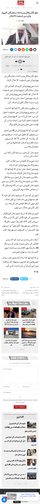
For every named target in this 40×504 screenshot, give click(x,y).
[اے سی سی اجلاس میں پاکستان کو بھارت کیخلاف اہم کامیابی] (31, 476)
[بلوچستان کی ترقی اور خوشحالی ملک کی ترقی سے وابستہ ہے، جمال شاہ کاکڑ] (11, 312)
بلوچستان (7, 309)
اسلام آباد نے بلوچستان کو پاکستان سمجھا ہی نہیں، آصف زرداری (30, 292)
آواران (23, 329)
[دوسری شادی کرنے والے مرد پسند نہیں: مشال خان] (31, 452)
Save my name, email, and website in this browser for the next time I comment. (20, 401)
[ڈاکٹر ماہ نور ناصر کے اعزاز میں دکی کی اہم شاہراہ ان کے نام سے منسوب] (31, 438)
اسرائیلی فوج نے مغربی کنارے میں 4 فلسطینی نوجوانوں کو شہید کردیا (10, 292)
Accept (17, 502)
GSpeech (35, 71)
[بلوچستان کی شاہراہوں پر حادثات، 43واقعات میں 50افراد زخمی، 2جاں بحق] (28, 312)
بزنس (6, 329)
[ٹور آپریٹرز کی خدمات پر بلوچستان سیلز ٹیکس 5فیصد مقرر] (11, 333)
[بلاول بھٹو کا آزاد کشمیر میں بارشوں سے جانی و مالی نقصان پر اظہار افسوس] (31, 462)
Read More (25, 502)
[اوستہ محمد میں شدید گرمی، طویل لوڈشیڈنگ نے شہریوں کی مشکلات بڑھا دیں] (28, 333)
